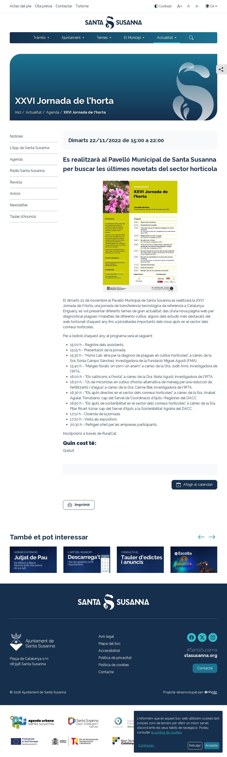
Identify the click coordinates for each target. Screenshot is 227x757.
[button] (79, 505)
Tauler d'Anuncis (23, 216)
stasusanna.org (200, 655)
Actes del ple (20, 6)
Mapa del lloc (109, 643)
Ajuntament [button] (71, 37)
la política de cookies (166, 732)
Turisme (82, 6)
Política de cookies (113, 665)
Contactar (64, 6)
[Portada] (113, 22)
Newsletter (19, 205)
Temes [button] (102, 37)
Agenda (52, 112)
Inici (18, 112)
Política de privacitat (115, 658)
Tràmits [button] (39, 37)
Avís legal (106, 636)
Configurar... (146, 745)
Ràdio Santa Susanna (27, 171)
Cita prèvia (43, 6)
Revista (16, 182)
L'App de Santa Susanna (29, 148)
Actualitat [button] (165, 37)
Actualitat (34, 112)
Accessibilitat (109, 651)
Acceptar (211, 745)
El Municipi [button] (132, 37)
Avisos (15, 193)
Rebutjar (195, 745)
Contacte (106, 672)
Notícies (16, 136)
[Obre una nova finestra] (140, 560)
